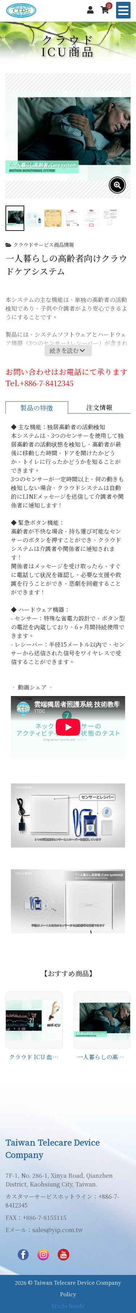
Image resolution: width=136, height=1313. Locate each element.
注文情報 (99, 407)
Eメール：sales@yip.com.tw (44, 1230)
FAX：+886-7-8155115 (35, 1217)
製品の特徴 (36, 407)
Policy (68, 1294)
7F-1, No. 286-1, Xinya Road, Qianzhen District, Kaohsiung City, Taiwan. (59, 1179)
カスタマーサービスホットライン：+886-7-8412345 (62, 1200)
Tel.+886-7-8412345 (39, 382)
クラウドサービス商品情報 (43, 245)
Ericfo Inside (68, 1305)
